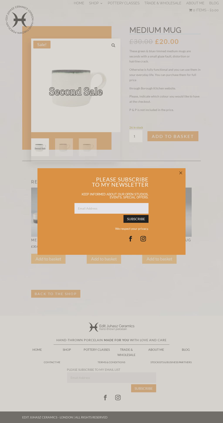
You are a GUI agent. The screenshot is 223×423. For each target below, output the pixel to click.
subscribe (136, 219)
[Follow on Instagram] (143, 238)
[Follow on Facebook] (130, 238)
